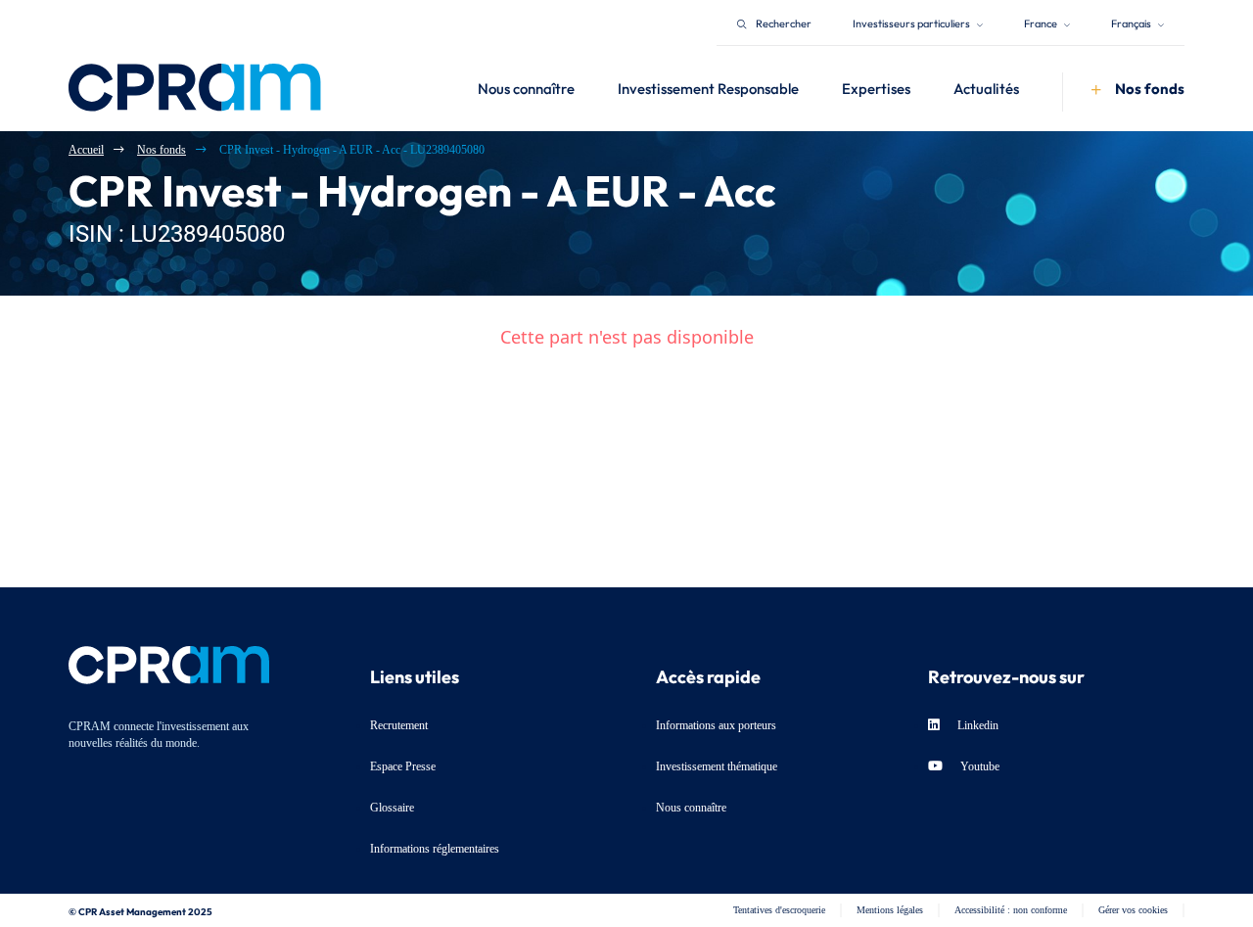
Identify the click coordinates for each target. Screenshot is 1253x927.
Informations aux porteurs (716, 725)
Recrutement (399, 725)
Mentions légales (890, 909)
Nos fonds (161, 150)
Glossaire (392, 807)
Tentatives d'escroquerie (779, 909)
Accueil (86, 150)
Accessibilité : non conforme (1010, 909)
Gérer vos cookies (1133, 909)
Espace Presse (403, 766)
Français (1132, 22)
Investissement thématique (716, 766)
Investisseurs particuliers (912, 22)
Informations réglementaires (434, 849)
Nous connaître (691, 807)
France (1041, 22)
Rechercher (784, 22)
